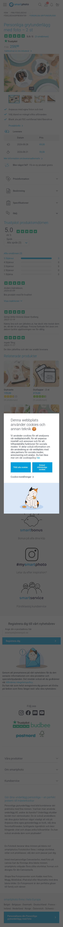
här (38, 457)
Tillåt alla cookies (20, 467)
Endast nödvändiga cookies (42, 467)
